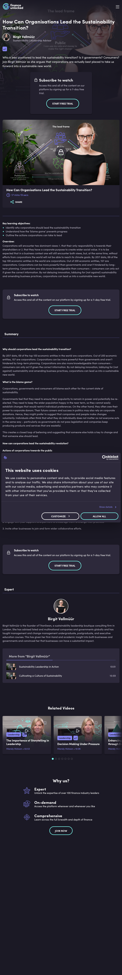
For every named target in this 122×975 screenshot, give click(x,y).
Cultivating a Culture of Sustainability (40, 675)
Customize (58, 516)
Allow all (99, 516)
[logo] (13, 7)
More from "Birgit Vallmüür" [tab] (29, 656)
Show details (105, 506)
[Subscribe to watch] (61, 152)
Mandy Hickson (14, 748)
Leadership (14, 734)
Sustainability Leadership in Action (39, 666)
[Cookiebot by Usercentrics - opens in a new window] (104, 457)
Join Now (61, 830)
